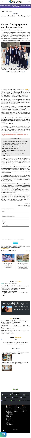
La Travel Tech (9, 413)
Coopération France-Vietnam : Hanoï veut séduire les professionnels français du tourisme (15, 353)
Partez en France (8, 417)
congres (25, 205)
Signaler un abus (4, 248)
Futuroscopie (9, 412)
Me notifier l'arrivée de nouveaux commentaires (13, 239)
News (2, 283)
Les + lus (6, 283)
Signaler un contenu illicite (17, 407)
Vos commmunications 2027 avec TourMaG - (15, 6)
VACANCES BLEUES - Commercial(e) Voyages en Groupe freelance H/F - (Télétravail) (15, 321)
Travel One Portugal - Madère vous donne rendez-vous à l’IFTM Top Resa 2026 (15, 287)
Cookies (16, 411)
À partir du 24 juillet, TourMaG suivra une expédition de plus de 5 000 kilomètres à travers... (21, 308)
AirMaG (8, 406)
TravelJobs (8, 418)
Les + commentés (13, 283)
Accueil (2, 11)
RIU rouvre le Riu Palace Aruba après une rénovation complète (23, 267)
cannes (21, 205)
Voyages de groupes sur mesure (9, 291)
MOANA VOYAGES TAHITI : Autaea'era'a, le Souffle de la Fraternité (15, 293)
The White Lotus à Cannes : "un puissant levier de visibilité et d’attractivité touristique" (14, 144)
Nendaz (3, 295)
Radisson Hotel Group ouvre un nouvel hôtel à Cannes (15, 141)
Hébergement (9, 11)
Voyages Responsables (9, 424)
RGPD (15, 410)
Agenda (24, 409)
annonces (15, 319)
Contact (24, 406)
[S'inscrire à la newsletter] (3, 434)
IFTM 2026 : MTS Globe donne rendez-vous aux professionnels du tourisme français (13, 289)
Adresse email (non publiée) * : (8, 216)
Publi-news (15, 349)
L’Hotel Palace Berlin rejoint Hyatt (8, 267)
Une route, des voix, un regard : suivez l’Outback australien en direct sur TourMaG (15, 304)
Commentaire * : (5, 225)
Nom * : (3, 211)
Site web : (4, 220)
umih (29, 205)
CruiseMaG (8, 410)
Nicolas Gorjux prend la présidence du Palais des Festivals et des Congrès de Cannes (14, 147)
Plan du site (17, 409)
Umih (26, 89)
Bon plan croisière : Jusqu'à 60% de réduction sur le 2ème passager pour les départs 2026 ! (15, 363)
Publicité (24, 408)
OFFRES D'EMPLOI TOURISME (7, 323)
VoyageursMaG (10, 422)
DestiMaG (8, 411)
